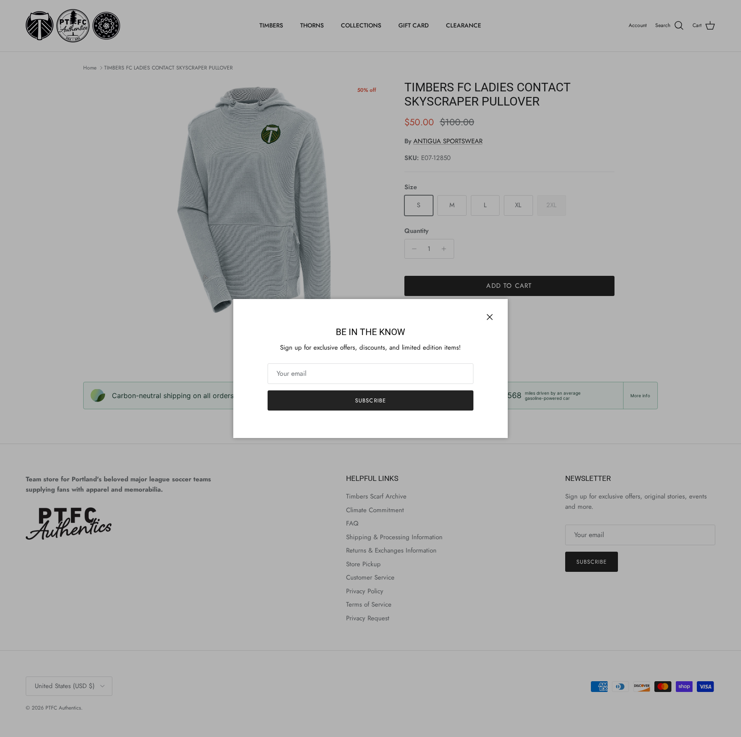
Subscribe (370, 400)
